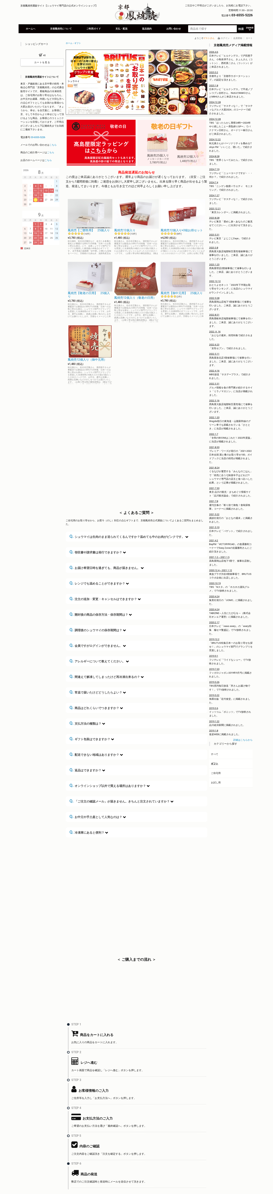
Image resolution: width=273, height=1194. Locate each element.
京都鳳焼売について (61, 28)
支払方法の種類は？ (85, 723)
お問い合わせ (173, 28)
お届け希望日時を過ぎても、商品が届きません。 (104, 567)
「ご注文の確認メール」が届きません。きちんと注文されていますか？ (119, 801)
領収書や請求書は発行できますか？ (95, 551)
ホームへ (30, 28)
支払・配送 (122, 28)
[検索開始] (241, 28)
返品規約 (147, 28)
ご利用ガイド (93, 28)
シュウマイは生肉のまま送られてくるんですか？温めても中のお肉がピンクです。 (127, 536)
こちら (53, 144)
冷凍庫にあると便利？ (86, 832)
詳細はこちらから (243, 739)
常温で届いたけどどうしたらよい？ (95, 692)
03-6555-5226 (38, 137)
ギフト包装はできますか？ (89, 738)
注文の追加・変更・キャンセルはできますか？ (103, 598)
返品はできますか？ (85, 769)
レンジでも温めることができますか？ (97, 583)
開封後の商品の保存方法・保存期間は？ (98, 614)
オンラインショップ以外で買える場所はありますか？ (107, 785)
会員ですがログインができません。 (95, 645)
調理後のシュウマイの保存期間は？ (95, 629)
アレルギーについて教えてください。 (97, 660)
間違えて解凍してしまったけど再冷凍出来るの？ (104, 676)
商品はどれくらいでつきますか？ (94, 707)
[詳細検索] (249, 28)
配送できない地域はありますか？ (94, 754)
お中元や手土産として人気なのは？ (95, 816)
